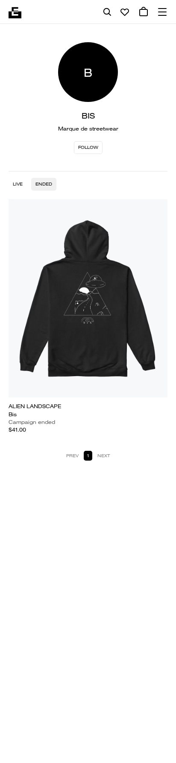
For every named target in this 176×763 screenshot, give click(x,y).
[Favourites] (124, 12)
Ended (43, 184)
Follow (88, 147)
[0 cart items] (143, 12)
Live (18, 184)
